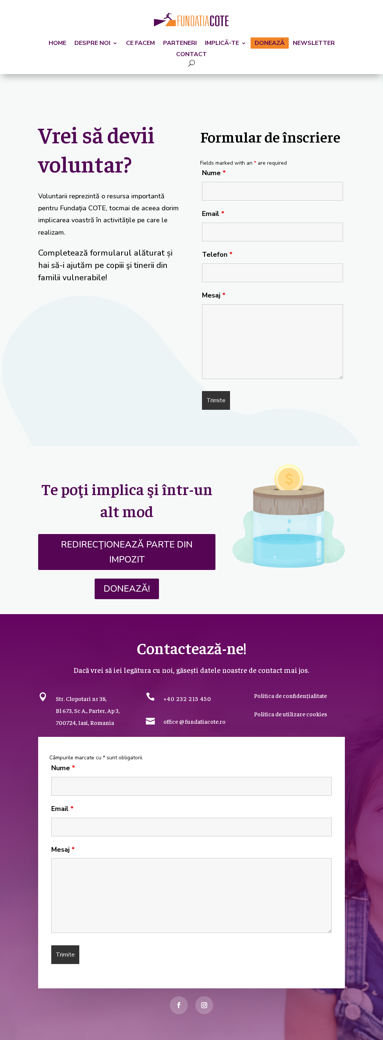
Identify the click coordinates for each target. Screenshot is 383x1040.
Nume (214, 172)
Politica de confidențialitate (290, 695)
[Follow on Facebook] (179, 1005)
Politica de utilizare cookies (290, 713)
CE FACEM (140, 43)
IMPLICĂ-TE (222, 43)
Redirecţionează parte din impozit (127, 552)
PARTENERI (180, 43)
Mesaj (214, 295)
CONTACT (191, 55)
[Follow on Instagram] (204, 1005)
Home (57, 43)
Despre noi (92, 43)
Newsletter (314, 43)
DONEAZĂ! (127, 589)
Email (213, 213)
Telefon (217, 254)
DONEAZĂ (270, 43)
